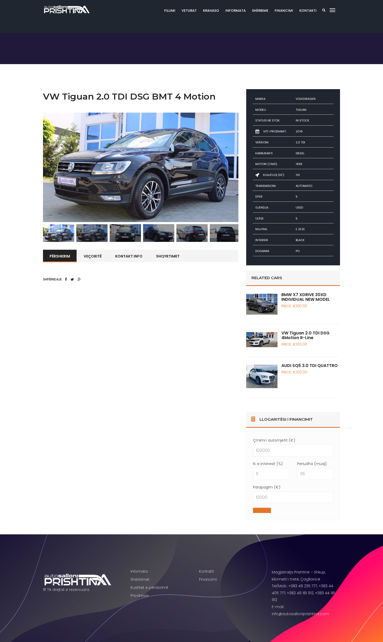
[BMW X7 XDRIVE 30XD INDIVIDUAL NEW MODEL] (261, 304)
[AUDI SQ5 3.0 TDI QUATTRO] (261, 376)
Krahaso (211, 10)
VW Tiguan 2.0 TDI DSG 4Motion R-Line (305, 335)
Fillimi (169, 10)
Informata (235, 10)
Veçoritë (93, 256)
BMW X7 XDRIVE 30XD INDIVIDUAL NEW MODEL (305, 297)
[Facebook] (66, 279)
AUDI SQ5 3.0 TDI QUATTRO (309, 366)
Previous (35, 167)
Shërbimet (140, 579)
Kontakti (308, 10)
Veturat (189, 10)
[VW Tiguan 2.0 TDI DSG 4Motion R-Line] (261, 339)
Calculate (262, 510)
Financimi (284, 10)
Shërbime (260, 10)
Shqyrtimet (168, 256)
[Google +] (79, 279)
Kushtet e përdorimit (149, 587)
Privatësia (140, 595)
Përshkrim (60, 256)
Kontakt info (129, 256)
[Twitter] (72, 279)
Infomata (139, 571)
